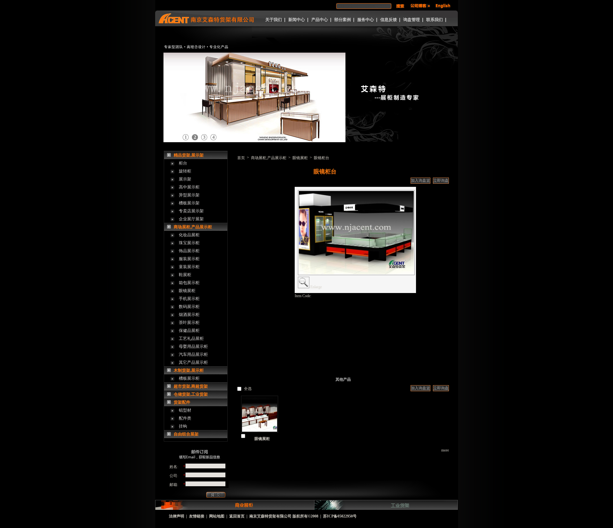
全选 (248, 388)
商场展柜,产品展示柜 (193, 226)
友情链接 (196, 516)
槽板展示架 (189, 203)
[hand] (400, 6)
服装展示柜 (189, 258)
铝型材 (185, 410)
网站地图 (216, 516)
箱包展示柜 (189, 282)
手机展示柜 (189, 298)
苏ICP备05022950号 (340, 516)
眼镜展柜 (187, 290)
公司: (174, 475)
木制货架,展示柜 (189, 370)
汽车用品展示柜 (193, 354)
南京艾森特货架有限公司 (270, 516)
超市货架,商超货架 (191, 386)
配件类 (185, 418)
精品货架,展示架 (189, 155)
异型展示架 (189, 195)
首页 (241, 158)
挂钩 (183, 426)
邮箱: (174, 484)
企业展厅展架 (191, 218)
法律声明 (176, 516)
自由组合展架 (186, 434)
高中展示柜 (189, 187)
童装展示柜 (189, 266)
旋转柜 (185, 171)
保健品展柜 (189, 330)
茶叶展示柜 (189, 322)
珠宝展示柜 (189, 242)
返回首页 (237, 516)
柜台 (183, 163)
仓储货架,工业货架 (191, 394)
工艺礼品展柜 (191, 338)
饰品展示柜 (189, 250)
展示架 (185, 179)
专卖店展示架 (191, 211)
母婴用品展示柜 (193, 346)
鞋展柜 (185, 274)
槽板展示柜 (189, 378)
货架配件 (182, 402)
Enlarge (316, 287)
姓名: (174, 467)
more (445, 450)
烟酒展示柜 (189, 314)
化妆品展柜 (189, 234)
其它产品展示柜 (193, 362)
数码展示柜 (189, 306)
